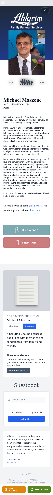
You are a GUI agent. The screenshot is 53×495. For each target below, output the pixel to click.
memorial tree (37, 205)
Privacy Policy (18, 482)
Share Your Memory (18, 370)
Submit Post (26, 419)
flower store (35, 210)
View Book (14, 326)
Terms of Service (34, 482)
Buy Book (29, 326)
